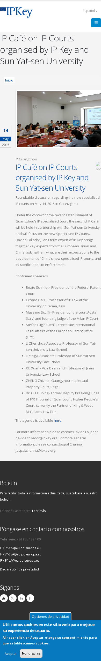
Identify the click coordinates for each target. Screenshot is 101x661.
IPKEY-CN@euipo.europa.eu (20, 548)
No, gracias (31, 653)
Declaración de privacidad (19, 569)
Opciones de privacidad (50, 616)
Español (89, 11)
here (57, 420)
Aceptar (11, 653)
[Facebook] (30, 598)
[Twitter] (13, 598)
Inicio (9, 80)
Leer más (39, 511)
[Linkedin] (21, 598)
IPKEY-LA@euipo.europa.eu (20, 560)
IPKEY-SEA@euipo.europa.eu (20, 554)
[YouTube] (4, 598)
